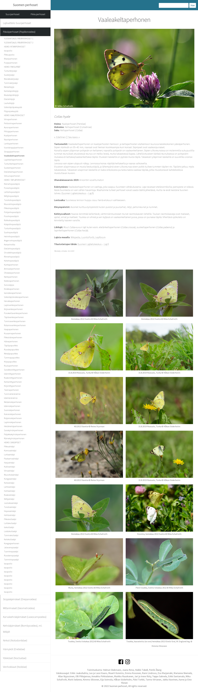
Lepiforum (100, 237)
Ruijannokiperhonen (13, 418)
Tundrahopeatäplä (12, 200)
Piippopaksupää (11, 111)
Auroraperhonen (11, 127)
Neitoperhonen (11, 276)
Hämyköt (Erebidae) (14, 649)
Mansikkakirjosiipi (11, 79)
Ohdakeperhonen (12, 272)
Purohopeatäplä (11, 216)
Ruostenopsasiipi (11, 555)
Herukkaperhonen (12, 301)
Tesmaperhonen (11, 390)
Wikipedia (75, 237)
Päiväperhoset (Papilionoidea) (19, 31)
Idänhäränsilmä (10, 398)
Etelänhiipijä (9, 99)
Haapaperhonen (11, 329)
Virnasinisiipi (9, 470)
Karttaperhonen (11, 264)
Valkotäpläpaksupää (13, 107)
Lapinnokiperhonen (12, 422)
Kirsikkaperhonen (11, 289)
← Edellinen (60, 137)
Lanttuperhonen (11, 143)
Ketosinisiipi (9, 482)
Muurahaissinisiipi (11, 474)
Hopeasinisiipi (10, 511)
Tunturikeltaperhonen (13, 163)
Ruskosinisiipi (9, 495)
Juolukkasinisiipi (11, 503)
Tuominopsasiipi (11, 551)
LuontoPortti (87, 237)
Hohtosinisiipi (9, 515)
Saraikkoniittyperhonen (14, 369)
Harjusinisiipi (9, 462)
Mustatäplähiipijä (11, 95)
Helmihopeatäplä (12, 236)
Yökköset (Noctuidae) (14, 658)
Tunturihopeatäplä (12, 228)
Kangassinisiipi (10, 478)
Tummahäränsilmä (12, 394)
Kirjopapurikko (10, 361)
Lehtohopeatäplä (12, 192)
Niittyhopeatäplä (11, 196)
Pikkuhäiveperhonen (13, 337)
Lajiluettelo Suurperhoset (17, 23)
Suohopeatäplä (11, 232)
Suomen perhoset (25, 5)
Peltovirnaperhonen (13, 123)
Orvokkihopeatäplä (12, 252)
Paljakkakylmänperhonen (15, 434)
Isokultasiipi (9, 527)
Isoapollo (8, 50)
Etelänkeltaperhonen (13, 171)
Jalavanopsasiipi (11, 547)
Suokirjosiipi (9, 75)
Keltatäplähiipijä (11, 91)
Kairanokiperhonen (12, 414)
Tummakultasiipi (11, 535)
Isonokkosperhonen (12, 293)
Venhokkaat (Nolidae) (15, 666)
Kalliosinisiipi (9, 466)
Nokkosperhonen (11, 280)
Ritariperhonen (10, 58)
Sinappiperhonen (11, 151)
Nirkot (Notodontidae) (15, 640)
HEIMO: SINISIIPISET (12, 442)
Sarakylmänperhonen (13, 430)
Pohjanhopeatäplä (12, 212)
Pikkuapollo (9, 54)
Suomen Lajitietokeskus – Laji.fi (77, 193)
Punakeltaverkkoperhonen (16, 313)
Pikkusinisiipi (9, 446)
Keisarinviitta (9, 244)
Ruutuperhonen (11, 365)
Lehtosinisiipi (9, 486)
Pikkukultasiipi (10, 519)
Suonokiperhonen (12, 410)
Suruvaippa (9, 285)
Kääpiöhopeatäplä (12, 224)
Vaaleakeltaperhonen (14, 155)
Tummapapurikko (12, 357)
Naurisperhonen (11, 139)
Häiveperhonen (11, 341)
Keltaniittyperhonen (13, 381)
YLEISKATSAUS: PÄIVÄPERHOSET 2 (18, 42)
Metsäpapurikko (11, 353)
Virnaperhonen (10, 119)
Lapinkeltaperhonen (13, 159)
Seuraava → (74, 137)
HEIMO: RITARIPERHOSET (14, 46)
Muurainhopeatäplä (12, 204)
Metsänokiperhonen (13, 402)
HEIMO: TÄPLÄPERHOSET (14, 180)
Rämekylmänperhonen (14, 438)
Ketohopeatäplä (11, 260)
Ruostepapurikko (11, 349)
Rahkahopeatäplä (12, 220)
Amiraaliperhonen (12, 268)
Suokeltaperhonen (12, 167)
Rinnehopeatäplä (11, 256)
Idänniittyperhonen (12, 373)
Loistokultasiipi (10, 531)
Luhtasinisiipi (9, 454)
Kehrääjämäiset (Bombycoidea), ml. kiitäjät (22, 628)
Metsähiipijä (9, 87)
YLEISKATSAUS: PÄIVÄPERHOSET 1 (18, 38)
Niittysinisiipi (9, 499)
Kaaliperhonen (10, 135)
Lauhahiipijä (9, 103)
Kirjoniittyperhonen (12, 386)
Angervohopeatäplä (13, 240)
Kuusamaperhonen (12, 333)
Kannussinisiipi (10, 450)
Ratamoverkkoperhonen (15, 325)
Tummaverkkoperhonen (14, 321)
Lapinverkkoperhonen (13, 305)
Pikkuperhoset (38, 14)
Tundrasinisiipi (10, 507)
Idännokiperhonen (12, 406)
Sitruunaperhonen (12, 175)
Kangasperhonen (11, 543)
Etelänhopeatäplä (12, 248)
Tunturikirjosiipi (10, 70)
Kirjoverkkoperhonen (13, 309)
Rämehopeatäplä (12, 184)
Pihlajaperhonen (11, 131)
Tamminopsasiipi (11, 559)
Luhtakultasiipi (10, 523)
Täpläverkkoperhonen (14, 317)
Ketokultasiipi (10, 539)
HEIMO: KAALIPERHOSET (14, 115)
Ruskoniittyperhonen (13, 377)
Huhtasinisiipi (9, 491)
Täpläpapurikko (11, 345)
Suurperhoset (13, 14)
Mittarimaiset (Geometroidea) (19, 608)
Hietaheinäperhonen (13, 426)
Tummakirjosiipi (11, 83)
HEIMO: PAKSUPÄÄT (12, 66)
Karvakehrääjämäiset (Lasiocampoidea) (24, 616)
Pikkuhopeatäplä (11, 208)
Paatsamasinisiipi (11, 458)
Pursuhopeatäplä (11, 188)
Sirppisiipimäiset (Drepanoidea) (20, 599)
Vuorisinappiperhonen (13, 147)
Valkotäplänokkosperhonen (16, 297)
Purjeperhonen (10, 62)
